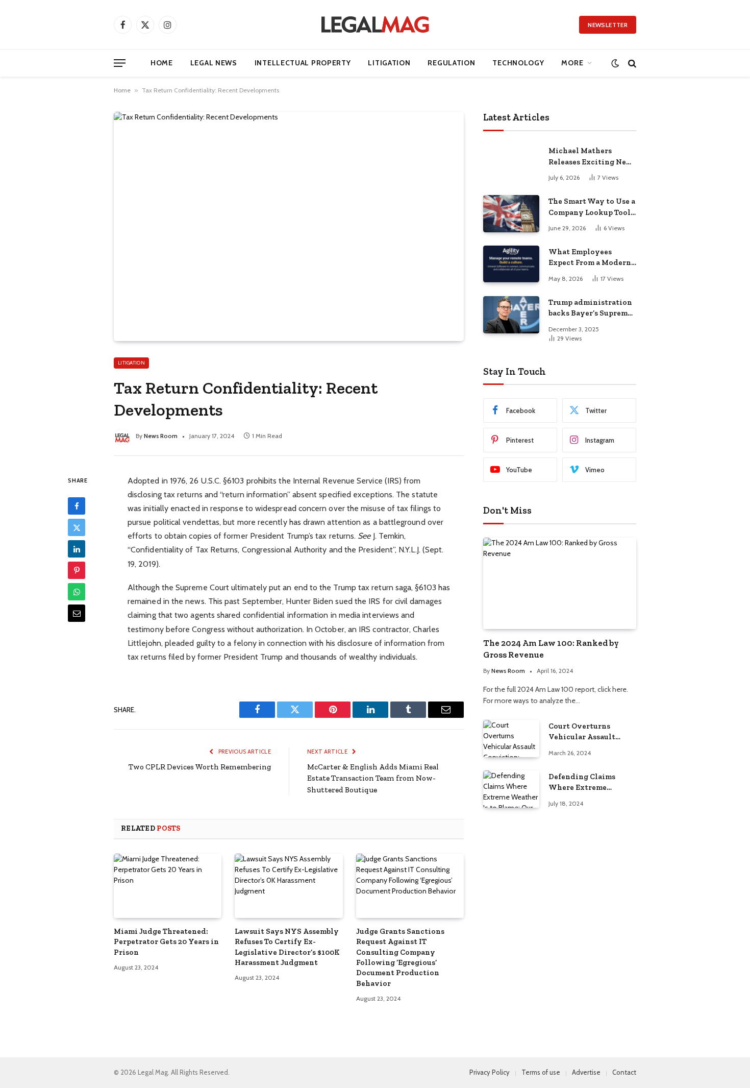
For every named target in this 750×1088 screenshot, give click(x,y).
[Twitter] (76, 527)
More (572, 62)
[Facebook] (76, 506)
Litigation (389, 62)
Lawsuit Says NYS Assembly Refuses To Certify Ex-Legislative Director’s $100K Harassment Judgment (287, 947)
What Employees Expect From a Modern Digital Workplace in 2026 (589, 258)
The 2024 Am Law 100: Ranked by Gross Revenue (551, 649)
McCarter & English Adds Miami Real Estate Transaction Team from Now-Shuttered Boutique (373, 778)
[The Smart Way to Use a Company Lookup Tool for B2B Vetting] (511, 213)
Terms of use (540, 1072)
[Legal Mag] (375, 24)
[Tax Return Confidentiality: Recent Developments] (289, 226)
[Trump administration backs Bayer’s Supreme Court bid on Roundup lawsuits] (511, 314)
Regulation (451, 62)
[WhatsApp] (76, 591)
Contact (624, 1072)
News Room (161, 436)
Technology (518, 62)
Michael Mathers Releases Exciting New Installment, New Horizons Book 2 (590, 156)
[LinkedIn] (76, 549)
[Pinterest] (76, 570)
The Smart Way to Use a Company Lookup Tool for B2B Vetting (591, 207)
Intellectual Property (303, 62)
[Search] (631, 63)
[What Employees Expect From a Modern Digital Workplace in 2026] (511, 264)
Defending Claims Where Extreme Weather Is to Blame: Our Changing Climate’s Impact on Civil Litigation (587, 782)
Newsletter (608, 25)
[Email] (76, 613)
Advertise (586, 1072)
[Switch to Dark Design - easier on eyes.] (615, 63)
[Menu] (120, 63)
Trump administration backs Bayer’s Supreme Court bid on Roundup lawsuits (590, 308)
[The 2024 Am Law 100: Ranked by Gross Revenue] (559, 583)
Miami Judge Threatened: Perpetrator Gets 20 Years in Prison (166, 942)
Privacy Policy (489, 1072)
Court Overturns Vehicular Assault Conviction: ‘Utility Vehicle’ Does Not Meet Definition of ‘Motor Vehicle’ (591, 732)
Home (162, 62)
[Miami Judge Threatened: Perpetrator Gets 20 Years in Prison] (167, 886)
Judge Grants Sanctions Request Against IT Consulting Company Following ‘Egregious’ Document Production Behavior (400, 957)
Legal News (213, 62)
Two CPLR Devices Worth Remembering (200, 766)
